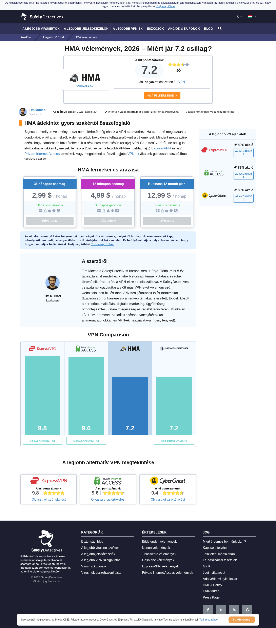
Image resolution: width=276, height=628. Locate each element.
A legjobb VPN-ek (128, 28)
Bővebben (49, 221)
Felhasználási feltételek (220, 560)
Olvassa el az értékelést (49, 499)
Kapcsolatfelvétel (215, 547)
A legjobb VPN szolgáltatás (100, 560)
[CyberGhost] (168, 482)
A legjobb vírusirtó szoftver (100, 547)
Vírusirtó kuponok (93, 566)
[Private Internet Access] (108, 482)
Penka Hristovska (167, 111)
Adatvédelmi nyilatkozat (220, 579)
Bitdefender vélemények (159, 541)
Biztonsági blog (92, 541)
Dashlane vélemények (158, 560)
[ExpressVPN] (49, 482)
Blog (208, 28)
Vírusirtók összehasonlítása (101, 572)
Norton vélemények (156, 547)
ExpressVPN (161, 148)
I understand (242, 619)
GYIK (207, 566)
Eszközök (155, 28)
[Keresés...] (219, 28)
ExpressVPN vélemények (160, 566)
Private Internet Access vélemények (167, 572)
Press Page (211, 597)
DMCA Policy (212, 585)
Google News (247, 610)
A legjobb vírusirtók (41, 28)
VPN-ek (133, 154)
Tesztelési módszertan (219, 554)
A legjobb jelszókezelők (86, 28)
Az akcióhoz (243, 151)
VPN (181, 82)
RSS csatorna (234, 610)
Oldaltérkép (211, 591)
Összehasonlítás (42, 440)
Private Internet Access (42, 154)
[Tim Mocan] (52, 285)
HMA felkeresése (161, 95)
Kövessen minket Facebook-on (208, 610)
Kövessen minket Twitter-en (221, 610)
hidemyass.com (85, 85)
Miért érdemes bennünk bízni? (224, 541)
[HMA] (85, 77)
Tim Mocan (37, 110)
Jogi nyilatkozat (214, 572)
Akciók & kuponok (184, 28)
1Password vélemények (159, 554)
